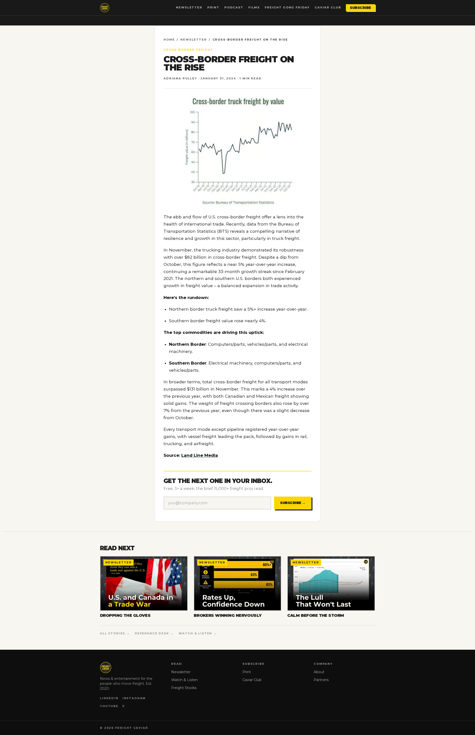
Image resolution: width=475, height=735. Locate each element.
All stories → (115, 633)
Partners (321, 680)
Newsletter (189, 7)
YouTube (109, 706)
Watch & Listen (184, 680)
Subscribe (360, 7)
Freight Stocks (183, 688)
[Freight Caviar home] (104, 7)
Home (169, 39)
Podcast (233, 7)
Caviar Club (328, 7)
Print (213, 7)
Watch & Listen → (198, 633)
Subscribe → (293, 503)
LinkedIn (109, 698)
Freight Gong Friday (287, 7)
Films (254, 7)
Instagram (134, 698)
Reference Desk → (154, 633)
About (319, 672)
